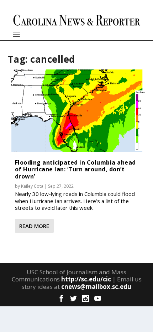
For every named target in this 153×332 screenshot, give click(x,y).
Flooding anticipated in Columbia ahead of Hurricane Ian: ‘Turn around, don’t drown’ (75, 169)
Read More (34, 225)
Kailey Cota (32, 186)
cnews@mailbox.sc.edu (96, 286)
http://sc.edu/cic (86, 279)
